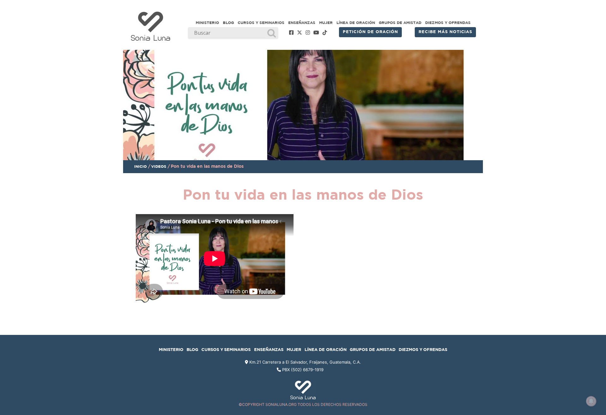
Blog (228, 23)
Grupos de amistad (400, 23)
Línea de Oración (355, 23)
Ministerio (207, 23)
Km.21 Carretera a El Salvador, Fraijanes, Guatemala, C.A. (304, 362)
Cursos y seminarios (261, 23)
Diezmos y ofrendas (448, 23)
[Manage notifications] (591, 401)
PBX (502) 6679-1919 (303, 369)
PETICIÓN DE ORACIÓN (370, 32)
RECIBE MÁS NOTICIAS (445, 32)
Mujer (326, 23)
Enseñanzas (301, 23)
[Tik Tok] (325, 32)
